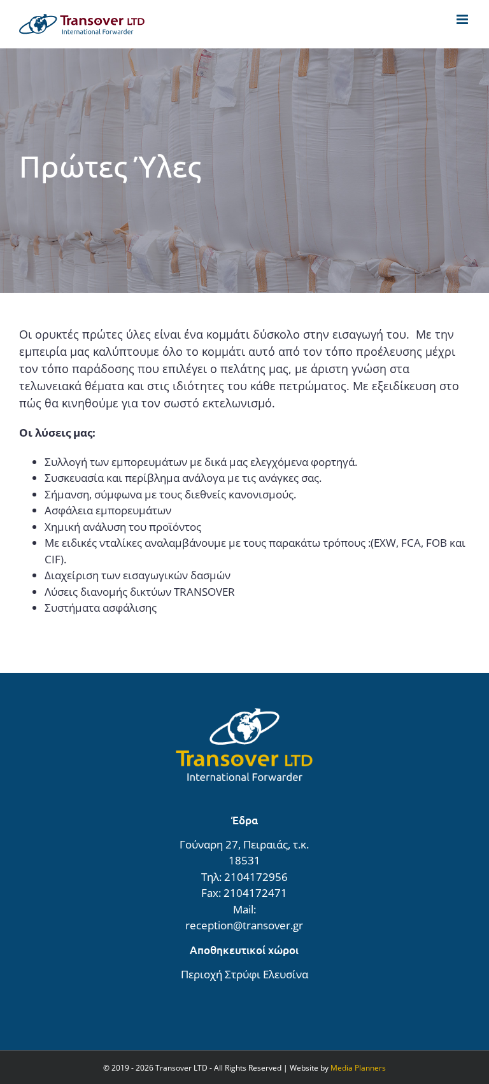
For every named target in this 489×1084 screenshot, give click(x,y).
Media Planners (358, 1067)
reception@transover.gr (244, 925)
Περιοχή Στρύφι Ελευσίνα (244, 974)
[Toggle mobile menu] (463, 19)
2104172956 (256, 876)
